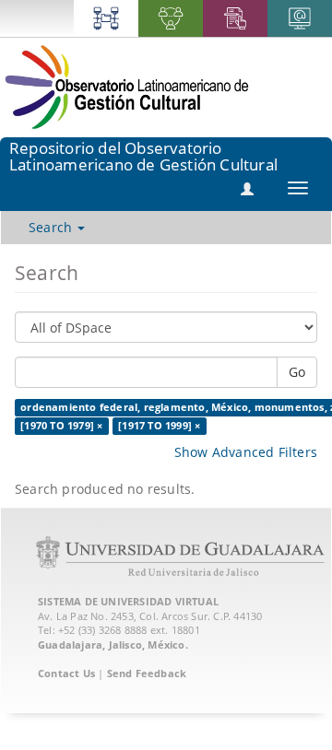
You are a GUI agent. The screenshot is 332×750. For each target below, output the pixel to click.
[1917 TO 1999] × (159, 425)
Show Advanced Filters (245, 452)
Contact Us (66, 673)
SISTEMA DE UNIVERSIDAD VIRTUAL (128, 601)
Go (297, 372)
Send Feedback (147, 673)
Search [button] (52, 227)
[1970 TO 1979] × (61, 425)
